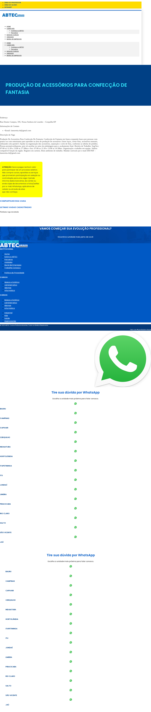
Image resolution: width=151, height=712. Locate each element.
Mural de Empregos (14, 39)
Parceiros (14, 33)
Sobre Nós (10, 29)
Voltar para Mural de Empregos (14, 158)
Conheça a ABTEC (17, 31)
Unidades (10, 37)
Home (9, 26)
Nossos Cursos (13, 35)
